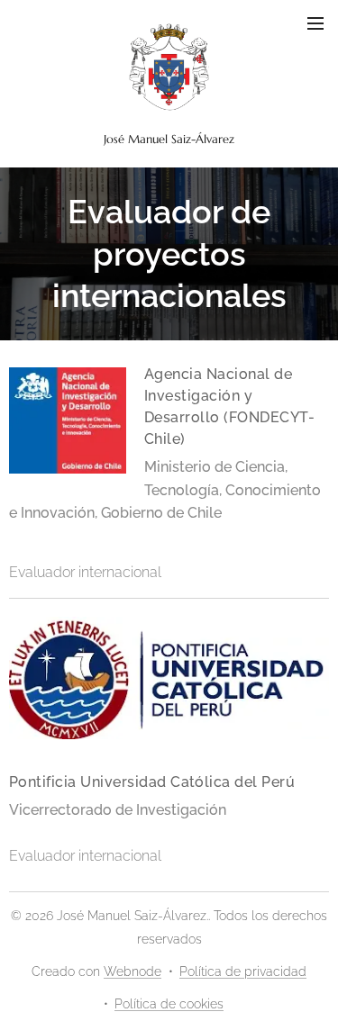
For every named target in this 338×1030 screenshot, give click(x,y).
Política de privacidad (242, 971)
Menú (315, 23)
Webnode (132, 971)
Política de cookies (169, 1004)
